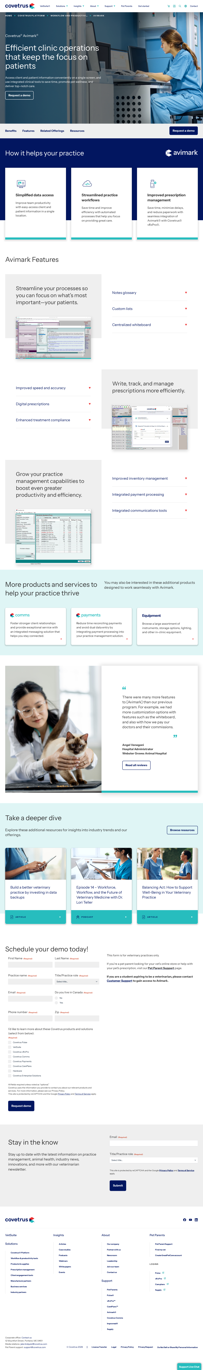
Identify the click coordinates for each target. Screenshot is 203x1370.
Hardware (17, 1071)
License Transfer (99, 1347)
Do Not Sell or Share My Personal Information (177, 1347)
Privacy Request (145, 1347)
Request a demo (19, 95)
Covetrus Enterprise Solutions (27, 1075)
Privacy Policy (64, 1094)
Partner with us (114, 1249)
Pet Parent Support (163, 1244)
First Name (20, 958)
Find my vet (160, 1249)
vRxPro (158, 1278)
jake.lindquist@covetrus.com (34, 1344)
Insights (77, 6)
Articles (62, 1244)
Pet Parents (126, 6)
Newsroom (112, 1255)
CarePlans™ (112, 1306)
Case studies (65, 1249)
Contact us (112, 1272)
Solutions (60, 6)
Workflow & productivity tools (24, 1258)
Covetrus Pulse (20, 1042)
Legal (113, 1347)
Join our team (113, 1266)
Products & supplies (20, 1264)
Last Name (67, 958)
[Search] (180, 6)
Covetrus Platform (31, 15)
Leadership (112, 1261)
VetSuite (17, 1047)
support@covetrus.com (35, 1347)
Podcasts (63, 1255)
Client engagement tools (22, 1275)
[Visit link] (184, 1220)
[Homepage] (20, 4)
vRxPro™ (111, 1301)
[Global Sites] (186, 6)
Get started (143, 6)
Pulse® (110, 1295)
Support (108, 6)
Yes (61, 1002)
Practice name (22, 975)
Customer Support (119, 980)
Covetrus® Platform (20, 1252)
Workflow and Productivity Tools (69, 15)
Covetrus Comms (21, 1056)
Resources (77, 131)
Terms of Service (83, 1094)
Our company (113, 1244)
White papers (65, 1266)
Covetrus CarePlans (22, 1066)
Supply (110, 1329)
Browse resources (182, 830)
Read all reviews (136, 765)
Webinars (63, 1261)
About (93, 6)
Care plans (160, 1284)
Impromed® (112, 1323)
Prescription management (22, 1269)
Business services (19, 1286)
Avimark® (111, 1312)
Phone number (22, 1012)
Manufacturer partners (21, 1281)
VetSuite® (45, 6)
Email (17, 992)
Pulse (158, 1273)
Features (28, 131)
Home (8, 15)
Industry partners (18, 1292)
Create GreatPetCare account (168, 1255)
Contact (194, 6)
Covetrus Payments (22, 1061)
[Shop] (169, 6)
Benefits (10, 131)
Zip (62, 1012)
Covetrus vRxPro (21, 1052)
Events (62, 1272)
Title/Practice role (71, 975)
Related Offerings (52, 131)
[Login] (174, 6)
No (61, 998)
